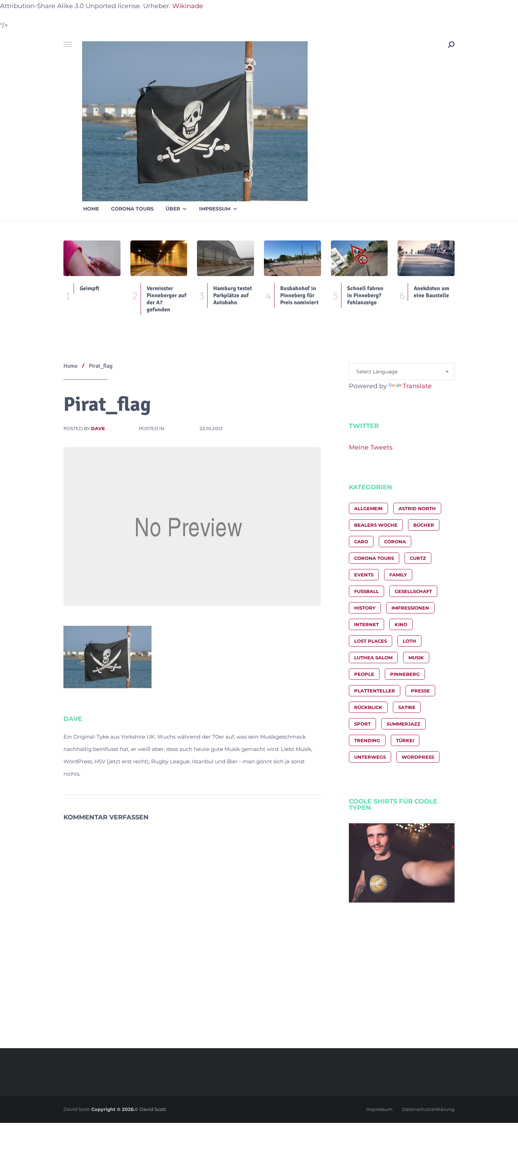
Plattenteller (374, 690)
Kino (401, 624)
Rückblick (368, 707)
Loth (409, 641)
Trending (367, 740)
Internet (366, 624)
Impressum (214, 209)
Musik (416, 657)
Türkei (405, 740)
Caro (361, 541)
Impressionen (410, 608)
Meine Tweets (371, 447)
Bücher (423, 525)
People (364, 674)
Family (398, 575)
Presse (420, 690)
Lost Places (370, 641)
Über (173, 209)
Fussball (366, 591)
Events (364, 575)
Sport (362, 724)
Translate (417, 386)
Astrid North (417, 508)
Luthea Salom (373, 657)
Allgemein (368, 508)
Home (91, 209)
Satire (406, 707)
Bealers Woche (375, 525)
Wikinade (187, 6)
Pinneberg (405, 674)
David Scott (76, 1109)
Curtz (418, 558)
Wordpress (418, 757)
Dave (98, 428)
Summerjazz (403, 724)
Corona (395, 541)
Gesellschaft (413, 591)
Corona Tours (132, 209)
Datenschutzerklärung (428, 1109)
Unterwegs (370, 757)
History (365, 608)
